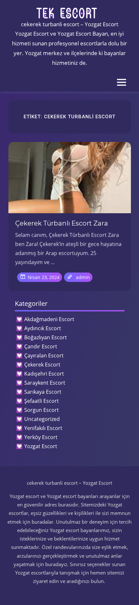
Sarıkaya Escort (42, 391)
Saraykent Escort (44, 382)
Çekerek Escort (42, 364)
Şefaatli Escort (41, 400)
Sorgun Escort (41, 409)
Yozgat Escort (40, 446)
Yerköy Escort (41, 437)
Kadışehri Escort (44, 373)
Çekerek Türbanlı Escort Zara (61, 223)
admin (83, 277)
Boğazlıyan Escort (45, 337)
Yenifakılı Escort (43, 428)
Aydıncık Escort (42, 328)
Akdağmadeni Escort (49, 319)
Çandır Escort (40, 346)
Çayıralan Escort (44, 355)
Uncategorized (42, 419)
